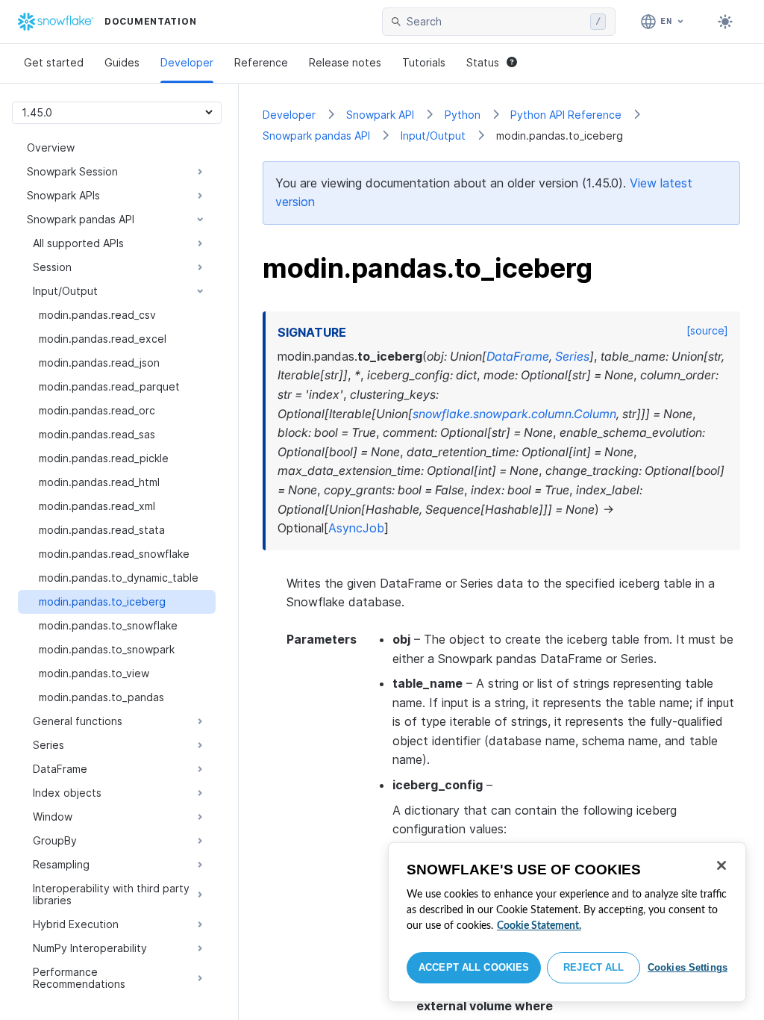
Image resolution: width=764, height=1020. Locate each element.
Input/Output (433, 135)
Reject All (593, 967)
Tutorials (423, 62)
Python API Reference (565, 114)
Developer (186, 62)
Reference (261, 62)
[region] (567, 922)
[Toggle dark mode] (725, 22)
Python (462, 114)
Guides (122, 62)
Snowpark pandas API (316, 135)
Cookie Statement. (539, 926)
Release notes (345, 62)
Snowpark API (380, 114)
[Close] (721, 865)
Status (482, 62)
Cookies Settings (687, 967)
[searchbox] (495, 21)
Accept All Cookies (474, 967)
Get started (54, 62)
